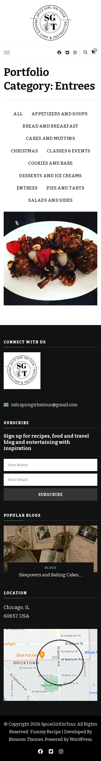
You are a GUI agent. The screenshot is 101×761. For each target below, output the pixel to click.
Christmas (24, 151)
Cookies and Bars (50, 163)
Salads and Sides (50, 200)
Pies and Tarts (65, 188)
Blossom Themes (26, 739)
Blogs (50, 568)
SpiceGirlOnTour (58, 724)
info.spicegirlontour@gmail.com (44, 405)
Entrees (27, 188)
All (18, 114)
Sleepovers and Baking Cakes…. (50, 575)
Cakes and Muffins (50, 138)
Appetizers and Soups (59, 114)
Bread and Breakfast (50, 126)
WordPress (81, 739)
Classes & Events (68, 151)
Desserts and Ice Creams (50, 175)
